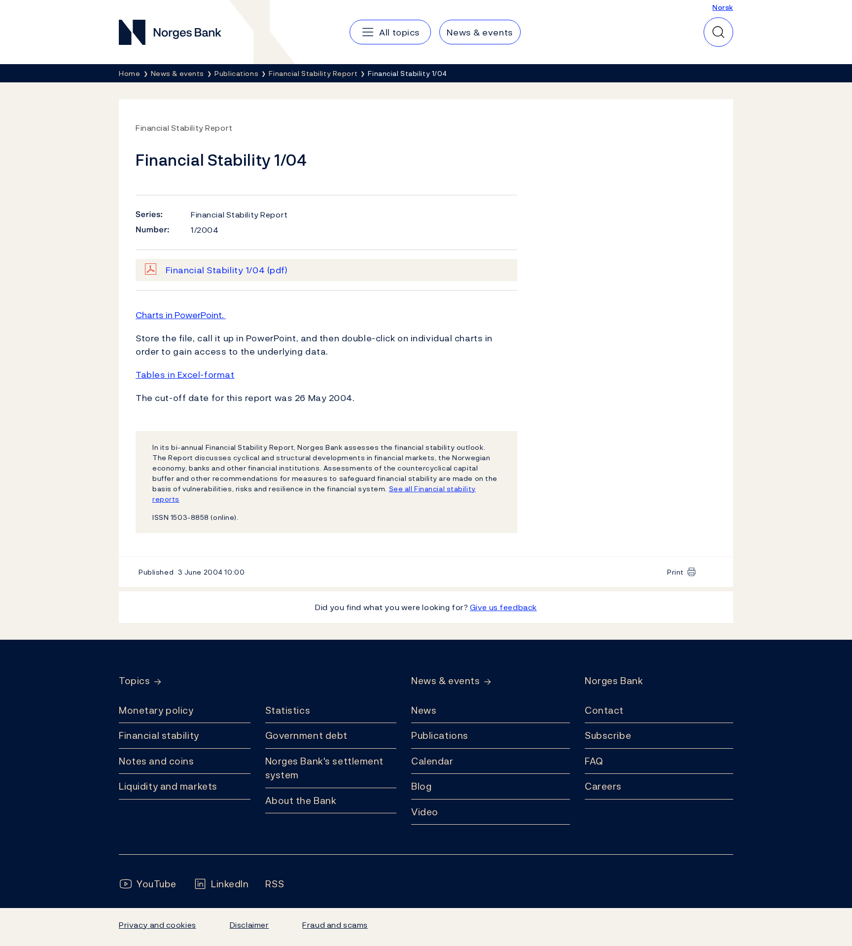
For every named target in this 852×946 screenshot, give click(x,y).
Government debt (306, 735)
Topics (134, 681)
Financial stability (159, 735)
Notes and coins (156, 761)
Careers (603, 786)
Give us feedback (503, 607)
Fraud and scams (334, 925)
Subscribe (608, 735)
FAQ (594, 761)
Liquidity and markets (168, 786)
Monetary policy (156, 710)
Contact (604, 710)
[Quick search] (718, 32)
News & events (445, 681)
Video (424, 812)
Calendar (432, 761)
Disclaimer (249, 925)
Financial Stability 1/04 (227, 270)
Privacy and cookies (157, 925)
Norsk (722, 7)
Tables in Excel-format (185, 374)
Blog (421, 786)
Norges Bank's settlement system (324, 768)
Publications (439, 735)
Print (675, 572)
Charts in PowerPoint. (181, 315)
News (423, 710)
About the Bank (301, 800)
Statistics (288, 710)
